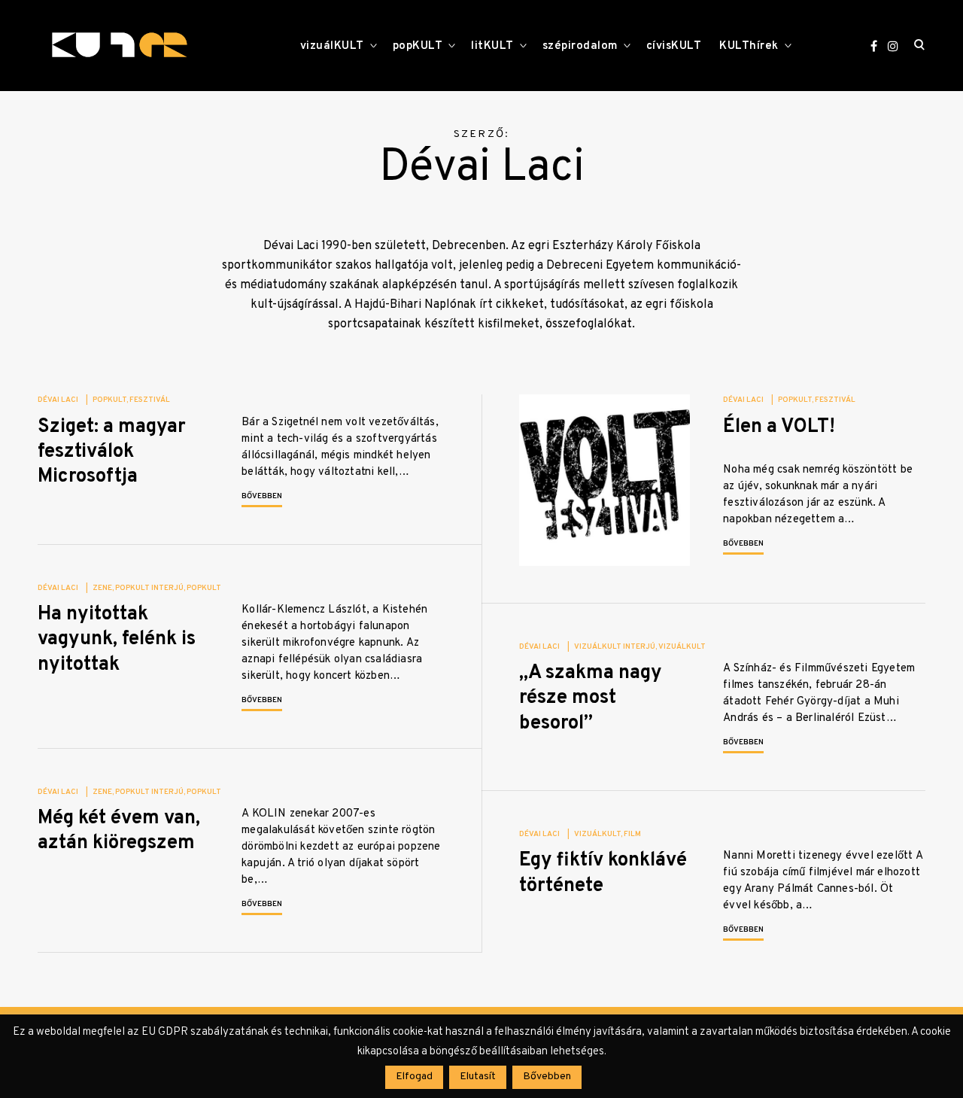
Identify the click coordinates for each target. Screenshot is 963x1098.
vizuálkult (682, 647)
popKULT (418, 46)
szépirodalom (580, 46)
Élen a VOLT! (779, 427)
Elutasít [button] (478, 1076)
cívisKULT (674, 46)
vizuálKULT (332, 46)
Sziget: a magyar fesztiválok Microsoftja (112, 452)
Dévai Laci (58, 400)
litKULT (492, 46)
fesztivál (149, 400)
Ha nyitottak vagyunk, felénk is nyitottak (117, 639)
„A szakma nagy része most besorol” (590, 698)
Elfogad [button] (414, 1076)
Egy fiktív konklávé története (603, 873)
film (632, 834)
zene (102, 588)
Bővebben (262, 496)
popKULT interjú (149, 588)
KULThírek (749, 46)
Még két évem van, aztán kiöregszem (119, 831)
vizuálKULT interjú (614, 647)
